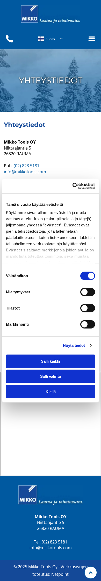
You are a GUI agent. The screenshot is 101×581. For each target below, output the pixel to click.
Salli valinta (50, 376)
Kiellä (51, 391)
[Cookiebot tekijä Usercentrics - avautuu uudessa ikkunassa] (72, 186)
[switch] (87, 292)
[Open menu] (91, 39)
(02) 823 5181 (26, 166)
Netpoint (60, 574)
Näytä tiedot (74, 345)
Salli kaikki (50, 361)
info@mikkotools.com (25, 172)
